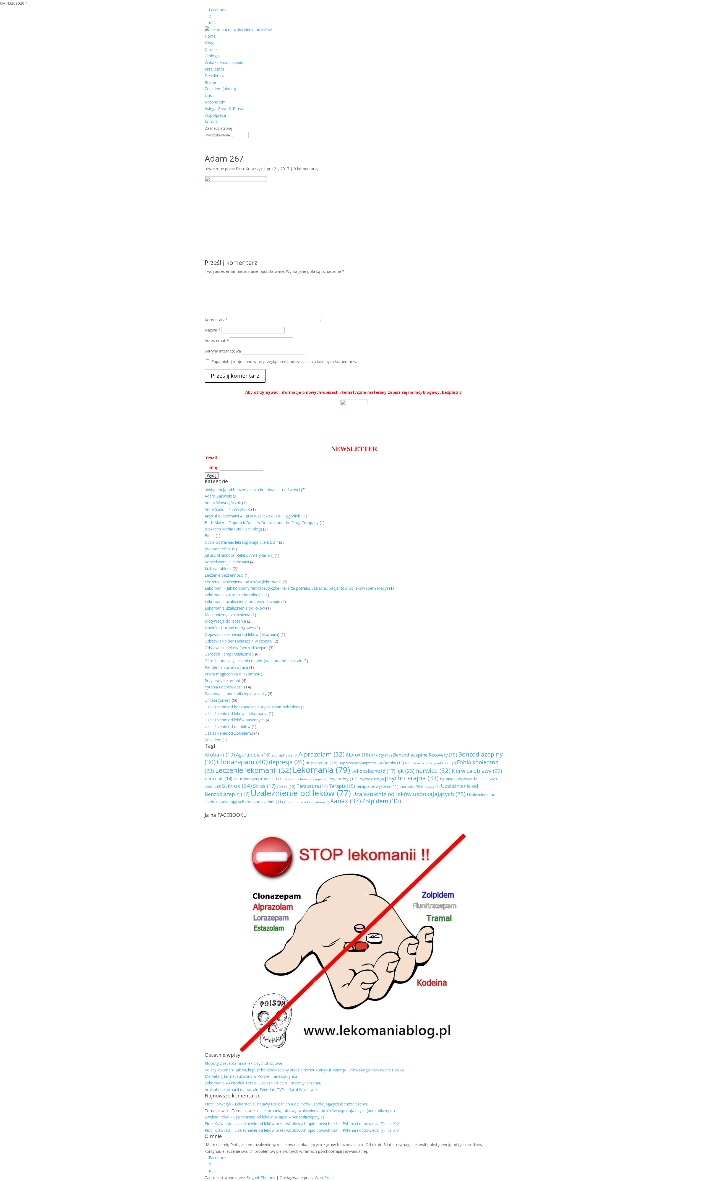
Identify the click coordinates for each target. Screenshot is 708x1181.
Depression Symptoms (360, 762)
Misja (209, 42)
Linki (209, 95)
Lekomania (321, 769)
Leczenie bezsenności (224, 575)
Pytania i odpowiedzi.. (224, 687)
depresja (286, 762)
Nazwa (212, 330)
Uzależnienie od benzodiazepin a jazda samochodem (252, 706)
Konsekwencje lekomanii (227, 561)
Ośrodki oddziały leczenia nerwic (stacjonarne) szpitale (253, 660)
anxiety (381, 755)
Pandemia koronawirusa (226, 667)
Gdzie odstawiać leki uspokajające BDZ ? (241, 542)
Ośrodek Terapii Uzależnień (229, 654)
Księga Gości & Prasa (224, 108)
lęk (405, 771)
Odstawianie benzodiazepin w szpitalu (238, 641)
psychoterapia (412, 778)
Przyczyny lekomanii (223, 680)
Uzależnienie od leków (301, 793)
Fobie (210, 535)
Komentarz (216, 319)
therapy (430, 786)
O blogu (212, 55)
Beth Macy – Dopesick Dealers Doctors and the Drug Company (262, 522)
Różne (210, 82)
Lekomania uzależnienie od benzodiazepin (242, 601)
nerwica (433, 770)
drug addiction (442, 763)
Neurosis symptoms (256, 778)
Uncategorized (218, 700)
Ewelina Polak (217, 1117)
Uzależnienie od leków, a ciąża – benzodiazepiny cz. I (280, 1117)
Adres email (217, 340)
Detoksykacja (416, 763)
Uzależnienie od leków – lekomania (236, 713)
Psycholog (343, 778)
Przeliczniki (214, 69)
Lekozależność (373, 771)
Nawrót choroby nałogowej (229, 627)
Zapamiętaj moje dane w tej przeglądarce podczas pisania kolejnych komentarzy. (284, 361)
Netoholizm (215, 102)
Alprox (358, 754)
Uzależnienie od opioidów (228, 726)
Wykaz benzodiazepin (224, 62)
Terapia (342, 786)
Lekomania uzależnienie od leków (235, 608)
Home (210, 36)
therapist (410, 786)
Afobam (220, 754)
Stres (264, 786)
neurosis (218, 778)
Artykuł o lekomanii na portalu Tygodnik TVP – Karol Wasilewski (261, 1089)
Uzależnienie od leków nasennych (235, 719)
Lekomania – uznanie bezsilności (234, 594)
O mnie (211, 49)
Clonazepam (242, 761)
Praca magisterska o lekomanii (232, 674)
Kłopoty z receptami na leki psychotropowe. (244, 1063)
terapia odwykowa (377, 786)
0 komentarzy (306, 168)
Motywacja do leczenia (225, 621)
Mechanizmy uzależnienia (227, 614)
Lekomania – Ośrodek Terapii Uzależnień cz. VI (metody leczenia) (263, 1083)
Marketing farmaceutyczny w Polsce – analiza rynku (251, 1076)
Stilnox (237, 785)
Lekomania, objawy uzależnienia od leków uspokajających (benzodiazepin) (301, 1104)
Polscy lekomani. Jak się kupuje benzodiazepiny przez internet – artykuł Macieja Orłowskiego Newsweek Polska (304, 1070)
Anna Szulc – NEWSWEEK (227, 509)
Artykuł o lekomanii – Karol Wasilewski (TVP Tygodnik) (253, 516)
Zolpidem (213, 739)
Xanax (345, 801)
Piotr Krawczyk (249, 168)
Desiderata (214, 75)
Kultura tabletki (218, 568)
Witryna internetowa (223, 351)
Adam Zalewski (218, 496)
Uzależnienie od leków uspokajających (409, 794)
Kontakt (212, 121)
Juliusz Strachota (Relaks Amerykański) (239, 555)
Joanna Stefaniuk (220, 548)
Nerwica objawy (477, 771)
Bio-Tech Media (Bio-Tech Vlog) (233, 529)
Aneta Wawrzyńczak (223, 502)
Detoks (393, 762)
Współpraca (215, 115)
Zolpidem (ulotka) (220, 88)
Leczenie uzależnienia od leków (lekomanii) (243, 581)
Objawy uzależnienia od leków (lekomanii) (242, 634)
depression (321, 762)
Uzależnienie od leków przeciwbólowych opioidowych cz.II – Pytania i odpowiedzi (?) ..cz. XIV (317, 1123)
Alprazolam (321, 754)
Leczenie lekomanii (253, 770)
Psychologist (371, 779)
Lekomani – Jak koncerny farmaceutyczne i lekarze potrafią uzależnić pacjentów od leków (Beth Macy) (296, 588)
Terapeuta (312, 786)
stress (286, 786)
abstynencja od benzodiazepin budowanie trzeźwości (252, 489)
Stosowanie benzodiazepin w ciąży (236, 693)
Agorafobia (253, 754)
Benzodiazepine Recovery (425, 755)
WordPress (324, 1177)
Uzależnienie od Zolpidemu (229, 733)
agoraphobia (284, 755)
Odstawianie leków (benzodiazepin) (236, 647)
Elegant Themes (260, 1177)
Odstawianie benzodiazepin (303, 779)
